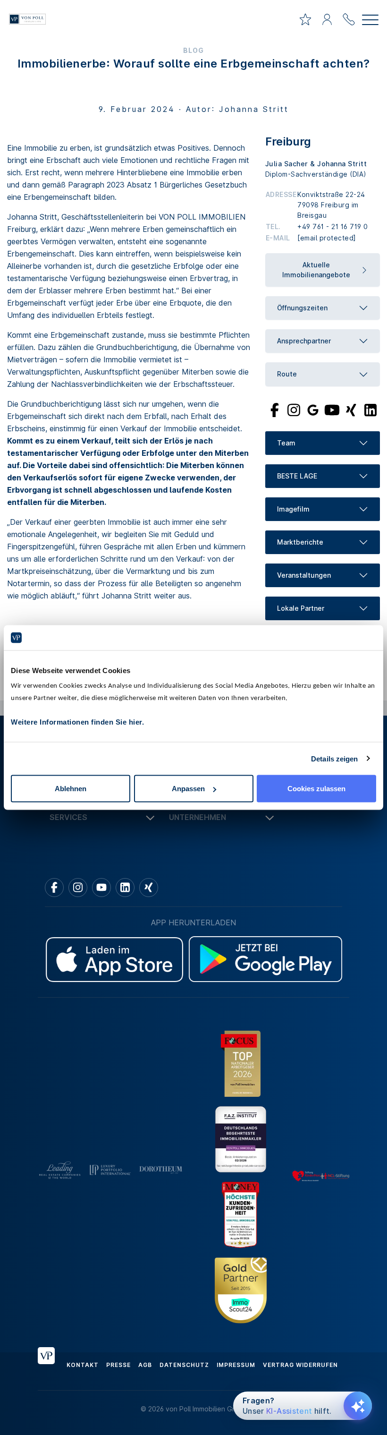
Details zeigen (334, 758)
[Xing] (351, 409)
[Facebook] (274, 409)
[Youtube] (332, 409)
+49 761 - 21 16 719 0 (332, 226)
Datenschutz (184, 1364)
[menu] (370, 21)
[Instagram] (293, 409)
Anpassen (188, 789)
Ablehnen (70, 789)
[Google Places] (313, 409)
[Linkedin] (125, 887)
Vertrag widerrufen (300, 1364)
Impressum (236, 1364)
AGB (145, 1364)
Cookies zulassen (316, 789)
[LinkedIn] (370, 409)
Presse (118, 1364)
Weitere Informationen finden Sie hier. (77, 722)
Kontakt (83, 1364)
